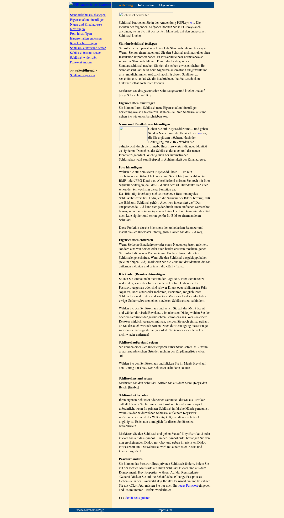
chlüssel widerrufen (83, 57)
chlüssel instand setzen (85, 52)
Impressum (165, 510)
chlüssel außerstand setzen (88, 48)
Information (146, 5)
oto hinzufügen (81, 33)
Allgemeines (167, 5)
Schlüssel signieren (137, 497)
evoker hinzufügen (83, 43)
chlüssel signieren (82, 75)
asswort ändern (81, 62)
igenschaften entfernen (86, 38)
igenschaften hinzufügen (87, 19)
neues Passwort (188, 485)
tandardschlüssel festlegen (88, 14)
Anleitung (126, 4)
